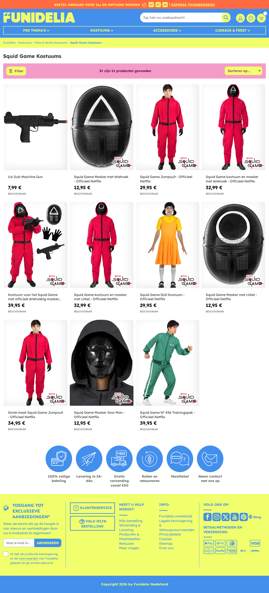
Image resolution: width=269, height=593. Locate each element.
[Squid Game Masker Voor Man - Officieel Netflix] (101, 363)
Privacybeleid (170, 534)
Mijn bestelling (130, 521)
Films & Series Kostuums (50, 42)
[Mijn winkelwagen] (261, 18)
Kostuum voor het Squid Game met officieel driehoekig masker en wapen (33, 297)
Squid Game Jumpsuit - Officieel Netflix (166, 179)
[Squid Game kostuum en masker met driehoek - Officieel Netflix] (233, 127)
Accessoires (165, 30)
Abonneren (48, 543)
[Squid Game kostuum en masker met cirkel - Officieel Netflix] (101, 245)
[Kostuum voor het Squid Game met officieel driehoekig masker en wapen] (35, 245)
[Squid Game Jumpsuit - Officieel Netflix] (167, 127)
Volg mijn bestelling (93, 524)
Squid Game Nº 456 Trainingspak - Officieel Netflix (167, 414)
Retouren (126, 543)
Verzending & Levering (130, 527)
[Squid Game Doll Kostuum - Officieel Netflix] (167, 245)
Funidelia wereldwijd (175, 516)
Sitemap (166, 543)
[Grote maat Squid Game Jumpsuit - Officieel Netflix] (35, 363)
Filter (19, 71)
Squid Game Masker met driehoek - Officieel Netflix (101, 179)
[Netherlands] (207, 517)
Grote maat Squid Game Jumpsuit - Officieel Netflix (35, 414)
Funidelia (9, 42)
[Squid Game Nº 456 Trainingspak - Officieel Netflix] (167, 363)
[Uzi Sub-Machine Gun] (35, 127)
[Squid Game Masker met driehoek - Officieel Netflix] (101, 127)
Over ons (166, 548)
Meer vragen (129, 548)
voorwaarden (28, 558)
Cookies (165, 539)
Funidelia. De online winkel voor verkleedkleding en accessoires (39, 17)
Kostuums (100, 30)
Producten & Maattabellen (130, 536)
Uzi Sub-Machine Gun (25, 177)
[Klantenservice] (251, 18)
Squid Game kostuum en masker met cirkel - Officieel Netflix (100, 297)
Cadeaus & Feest (231, 30)
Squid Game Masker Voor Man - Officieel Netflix (99, 414)
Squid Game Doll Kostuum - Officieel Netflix (162, 297)
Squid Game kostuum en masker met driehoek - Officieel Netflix (232, 179)
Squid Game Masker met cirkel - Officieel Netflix (231, 297)
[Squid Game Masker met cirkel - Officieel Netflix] (233, 245)
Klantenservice (95, 508)
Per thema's (34, 30)
